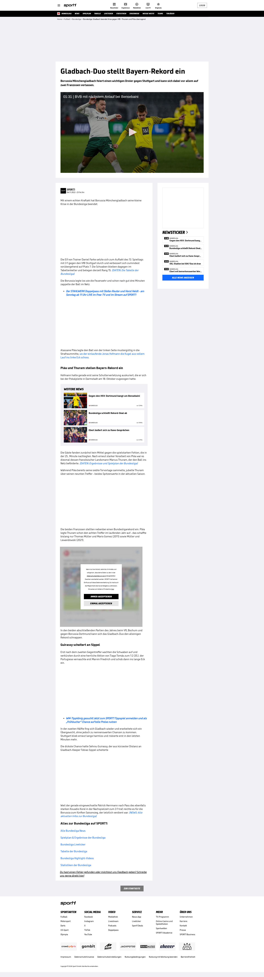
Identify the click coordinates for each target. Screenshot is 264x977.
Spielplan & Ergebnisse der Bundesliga (83, 837)
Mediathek (113, 916)
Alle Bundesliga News (73, 830)
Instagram (89, 921)
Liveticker (136, 921)
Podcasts (112, 925)
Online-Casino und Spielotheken (164, 922)
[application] (132, 132)
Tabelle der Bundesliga (74, 851)
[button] (132, 132)
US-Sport (64, 930)
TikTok (87, 930)
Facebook (88, 916)
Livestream (113, 921)
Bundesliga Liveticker (73, 844)
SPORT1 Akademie (164, 932)
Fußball (64, 916)
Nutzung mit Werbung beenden (163, 957)
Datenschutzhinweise (84, 957)
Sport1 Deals (137, 925)
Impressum (66, 957)
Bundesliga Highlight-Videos (77, 858)
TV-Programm (162, 916)
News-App (136, 916)
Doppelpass (113, 930)
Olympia (64, 934)
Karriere (183, 921)
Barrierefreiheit (188, 957)
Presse (183, 930)
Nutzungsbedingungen (135, 957)
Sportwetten (161, 928)
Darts (63, 925)
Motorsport (66, 921)
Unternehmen (186, 916)
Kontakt (183, 925)
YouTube (88, 934)
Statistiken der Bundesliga (76, 865)
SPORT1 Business (187, 934)
